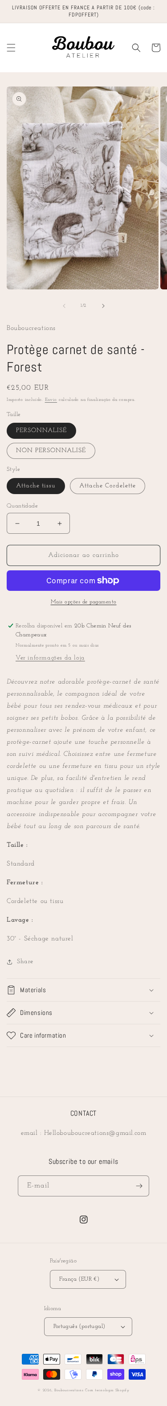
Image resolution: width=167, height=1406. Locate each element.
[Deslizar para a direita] (103, 306)
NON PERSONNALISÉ (51, 450)
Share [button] (25, 961)
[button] (11, 48)
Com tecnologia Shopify (107, 1390)
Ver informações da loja (50, 658)
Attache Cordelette (107, 485)
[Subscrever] (139, 1185)
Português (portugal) (79, 1326)
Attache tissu (36, 485)
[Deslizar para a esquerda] (64, 306)
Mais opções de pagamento (84, 602)
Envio (51, 399)
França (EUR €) (79, 1279)
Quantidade (22, 506)
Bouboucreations (69, 1390)
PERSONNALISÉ (41, 430)
